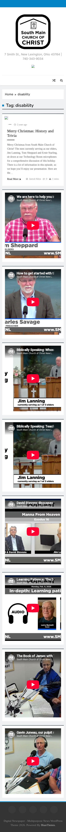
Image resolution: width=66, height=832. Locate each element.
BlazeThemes (48, 825)
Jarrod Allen (35, 178)
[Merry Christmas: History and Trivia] (6, 118)
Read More (13, 179)
